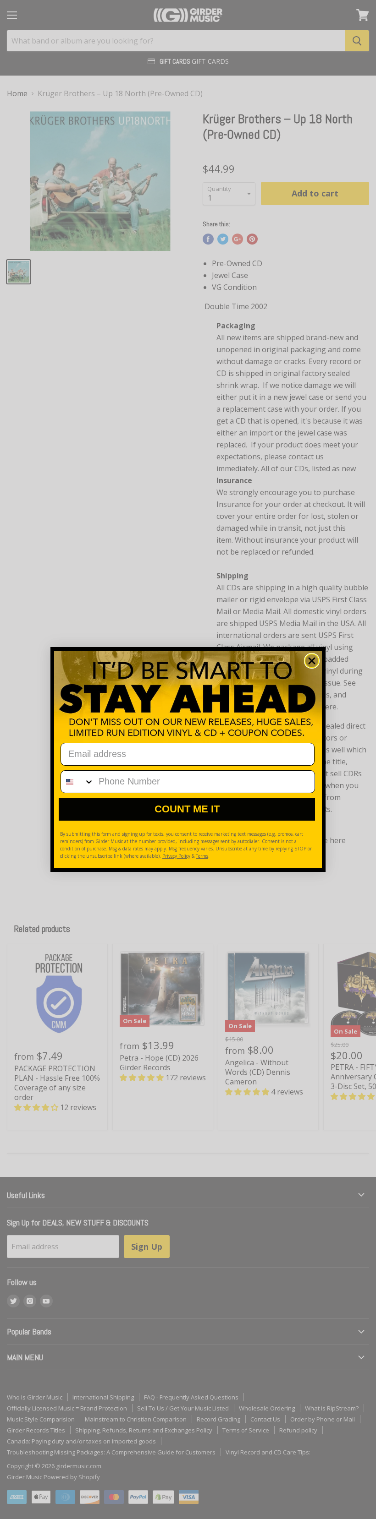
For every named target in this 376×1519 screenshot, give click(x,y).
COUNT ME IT (187, 809)
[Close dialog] (312, 661)
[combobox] (77, 782)
